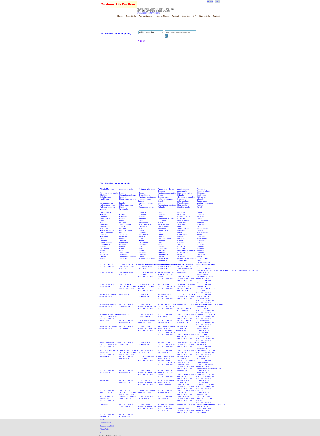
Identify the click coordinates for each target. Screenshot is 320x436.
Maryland (142, 218)
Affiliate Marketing (107, 189)
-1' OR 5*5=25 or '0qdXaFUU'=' (126, 381)
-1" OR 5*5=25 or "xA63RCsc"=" (203, 405)
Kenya (102, 250)
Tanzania (122, 254)
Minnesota (181, 222)
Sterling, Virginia (164, 384)
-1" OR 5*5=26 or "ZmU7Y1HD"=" (203, 295)
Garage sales (163, 197)
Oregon (200, 226)
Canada (200, 230)
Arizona (103, 214)
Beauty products (203, 191)
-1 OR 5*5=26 (202, 258)
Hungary (103, 240)
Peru (121, 250)
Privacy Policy (104, 429)
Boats (121, 193)
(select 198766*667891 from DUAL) (186, 259)
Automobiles (182, 191)
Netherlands (202, 238)
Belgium (103, 234)
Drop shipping (144, 195)
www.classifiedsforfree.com (148, 13)
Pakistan (161, 252)
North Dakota (163, 226)
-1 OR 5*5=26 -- (164, 266)
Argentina (104, 236)
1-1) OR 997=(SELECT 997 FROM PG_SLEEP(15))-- (147, 306)
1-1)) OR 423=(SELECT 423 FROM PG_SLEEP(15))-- (127, 286)
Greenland (143, 244)
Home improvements (127, 199)
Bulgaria (180, 238)
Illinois (160, 216)
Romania (200, 248)
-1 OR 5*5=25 (163, 268)
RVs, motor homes (146, 207)
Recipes (200, 205)
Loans (160, 203)
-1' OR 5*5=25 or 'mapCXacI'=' (203, 371)
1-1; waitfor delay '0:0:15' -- (126, 273)
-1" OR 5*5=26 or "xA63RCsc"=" (165, 321)
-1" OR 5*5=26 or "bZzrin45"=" (126, 327)
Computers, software (127, 195)
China (141, 238)
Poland (103, 246)
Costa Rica (181, 234)
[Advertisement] (145, 24)
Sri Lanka (123, 258)
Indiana (141, 216)
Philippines (201, 240)
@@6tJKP (181, 272)
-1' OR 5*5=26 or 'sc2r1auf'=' (203, 357)
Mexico (142, 236)
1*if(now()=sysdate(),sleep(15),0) (171, 264)
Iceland (161, 244)
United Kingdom (106, 232)
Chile (160, 242)
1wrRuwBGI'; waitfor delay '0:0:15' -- (146, 321)
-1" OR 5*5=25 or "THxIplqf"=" (184, 327)
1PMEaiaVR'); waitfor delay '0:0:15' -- (108, 327)
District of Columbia (166, 218)
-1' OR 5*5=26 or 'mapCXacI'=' (107, 285)
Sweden (180, 244)
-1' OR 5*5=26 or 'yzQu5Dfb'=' (165, 397)
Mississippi (143, 222)
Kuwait (102, 258)
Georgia (161, 214)
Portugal (200, 244)
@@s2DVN (182, 370)
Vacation (103, 209)
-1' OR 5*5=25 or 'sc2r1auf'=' (165, 315)
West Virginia (163, 224)
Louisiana (162, 220)
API (194, 16)
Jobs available (183, 201)
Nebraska (104, 224)
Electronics (201, 195)
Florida (199, 212)
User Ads (186, 16)
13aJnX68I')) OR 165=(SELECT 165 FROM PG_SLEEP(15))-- (205, 316)
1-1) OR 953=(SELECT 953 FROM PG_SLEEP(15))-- (147, 406)
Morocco (181, 246)
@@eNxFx (104, 356)
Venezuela (104, 254)
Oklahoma (143, 226)
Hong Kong (123, 242)
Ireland (161, 246)
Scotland (180, 256)
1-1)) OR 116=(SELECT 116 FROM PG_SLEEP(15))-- (166, 344)
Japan (199, 234)
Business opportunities (167, 193)
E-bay (160, 195)
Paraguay (142, 252)
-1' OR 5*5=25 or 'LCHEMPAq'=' (203, 331)
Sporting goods (183, 207)
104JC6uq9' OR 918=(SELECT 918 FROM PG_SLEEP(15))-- (205, 376)
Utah (179, 226)
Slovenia (161, 250)
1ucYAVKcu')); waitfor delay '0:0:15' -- (205, 277)
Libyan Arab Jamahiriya (163, 259)
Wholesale (123, 209)
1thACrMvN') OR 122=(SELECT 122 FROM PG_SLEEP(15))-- (109, 344)
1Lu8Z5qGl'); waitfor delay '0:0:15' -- (204, 365)
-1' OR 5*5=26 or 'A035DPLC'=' (126, 371)
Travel (199, 207)
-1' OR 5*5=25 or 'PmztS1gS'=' (126, 415)
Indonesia (181, 248)
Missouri (200, 222)
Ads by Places (162, 16)
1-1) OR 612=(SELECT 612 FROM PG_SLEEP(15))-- (166, 286)
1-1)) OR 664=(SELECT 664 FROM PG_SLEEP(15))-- (166, 362)
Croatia (180, 240)
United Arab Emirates (186, 250)
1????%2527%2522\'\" (206, 264)
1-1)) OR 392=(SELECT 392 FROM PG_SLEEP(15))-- (185, 386)
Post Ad (175, 16)
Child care (201, 193)
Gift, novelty (201, 197)
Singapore (123, 234)
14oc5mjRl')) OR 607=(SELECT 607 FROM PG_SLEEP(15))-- (205, 352)
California (142, 212)
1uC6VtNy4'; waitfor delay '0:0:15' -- (166, 381)
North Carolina (183, 220)
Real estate (182, 205)
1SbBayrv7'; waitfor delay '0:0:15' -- (108, 305)
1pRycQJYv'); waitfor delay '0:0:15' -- (186, 361)
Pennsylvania (202, 220)
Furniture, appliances (147, 197)
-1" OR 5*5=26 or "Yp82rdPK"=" (145, 397)
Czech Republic (106, 242)
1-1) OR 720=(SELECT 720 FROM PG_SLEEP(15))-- (147, 328)
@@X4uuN (201, 412)
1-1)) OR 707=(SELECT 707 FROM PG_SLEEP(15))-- (205, 300)
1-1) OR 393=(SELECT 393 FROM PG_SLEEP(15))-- (127, 392)
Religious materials (107, 207)
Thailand (142, 254)
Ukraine (103, 256)
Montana (122, 222)
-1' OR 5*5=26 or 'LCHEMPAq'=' (203, 381)
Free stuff (123, 197)
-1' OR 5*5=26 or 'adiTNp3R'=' (165, 409)
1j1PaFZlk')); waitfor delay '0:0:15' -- (146, 391)
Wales (199, 256)
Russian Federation (146, 258)
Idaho (121, 220)
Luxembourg (144, 242)
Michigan (200, 216)
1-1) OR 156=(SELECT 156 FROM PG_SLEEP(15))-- (185, 410)
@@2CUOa (202, 334)
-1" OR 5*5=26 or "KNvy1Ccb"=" (126, 305)
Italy (159, 232)
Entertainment (105, 197)
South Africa (105, 244)
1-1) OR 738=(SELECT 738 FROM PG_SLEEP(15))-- (185, 366)
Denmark (162, 236)
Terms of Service (105, 423)
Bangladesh (143, 234)
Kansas (122, 218)
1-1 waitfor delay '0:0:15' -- (145, 267)
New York (181, 214)
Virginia (122, 226)
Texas (160, 222)
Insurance (181, 199)
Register (210, 1)
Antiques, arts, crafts (147, 189)
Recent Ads (131, 16)
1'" (198, 266)
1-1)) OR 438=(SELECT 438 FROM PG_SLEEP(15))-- (205, 322)
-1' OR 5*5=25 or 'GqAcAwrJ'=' (145, 295)
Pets (140, 205)
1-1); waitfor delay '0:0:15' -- (184, 269)
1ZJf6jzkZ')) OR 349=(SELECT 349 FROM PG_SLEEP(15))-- (186, 296)
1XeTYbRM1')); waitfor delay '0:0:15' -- (167, 357)
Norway (122, 246)
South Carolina (125, 224)
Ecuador (122, 244)
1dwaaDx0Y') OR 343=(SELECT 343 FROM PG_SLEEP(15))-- (109, 316)
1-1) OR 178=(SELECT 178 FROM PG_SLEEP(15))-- (205, 310)
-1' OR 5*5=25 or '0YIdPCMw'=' (203, 273)
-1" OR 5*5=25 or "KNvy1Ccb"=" (165, 391)
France (122, 232)
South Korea (124, 252)
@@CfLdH (104, 320)
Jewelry (161, 201)
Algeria (141, 240)
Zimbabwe (201, 254)
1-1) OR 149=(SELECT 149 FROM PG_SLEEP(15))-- (147, 372)
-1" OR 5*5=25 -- (203, 268)
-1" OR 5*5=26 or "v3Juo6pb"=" (203, 281)
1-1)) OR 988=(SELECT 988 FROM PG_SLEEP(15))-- (185, 278)
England (161, 240)
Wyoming (162, 228)
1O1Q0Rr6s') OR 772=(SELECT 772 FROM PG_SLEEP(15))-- (186, 344)
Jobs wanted (202, 201)
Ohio (102, 220)
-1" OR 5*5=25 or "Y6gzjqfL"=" (203, 305)
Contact (216, 16)
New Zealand (202, 232)
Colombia (200, 236)
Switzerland (104, 248)
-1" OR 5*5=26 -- (107, 266)
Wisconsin (104, 228)
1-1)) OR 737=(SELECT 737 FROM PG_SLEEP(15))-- (205, 338)
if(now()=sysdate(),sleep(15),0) (209, 368)
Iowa (140, 220)
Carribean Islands (165, 238)
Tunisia (141, 256)
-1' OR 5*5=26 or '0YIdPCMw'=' (203, 327)
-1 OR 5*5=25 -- (106, 264)
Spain (160, 234)
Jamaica (122, 240)
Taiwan (141, 250)
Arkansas (123, 216)
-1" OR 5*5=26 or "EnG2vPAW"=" (203, 361)
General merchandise (186, 197)
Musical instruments (205, 203)
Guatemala (162, 248)
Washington (182, 224)
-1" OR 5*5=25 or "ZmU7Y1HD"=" (107, 391)
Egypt (141, 246)
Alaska (122, 214)
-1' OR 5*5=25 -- (184, 266)
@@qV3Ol (181, 330)
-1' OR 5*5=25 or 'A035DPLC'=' (126, 321)
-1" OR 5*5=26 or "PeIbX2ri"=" (126, 343)
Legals (122, 203)
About (102, 420)
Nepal (179, 254)
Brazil (179, 232)
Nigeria (161, 256)
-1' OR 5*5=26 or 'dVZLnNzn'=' (184, 309)
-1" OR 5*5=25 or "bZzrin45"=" (107, 415)
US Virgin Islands (126, 230)
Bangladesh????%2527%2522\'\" (203, 343)
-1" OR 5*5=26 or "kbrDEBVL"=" (126, 405)
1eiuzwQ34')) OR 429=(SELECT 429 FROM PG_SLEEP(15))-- (128, 352)
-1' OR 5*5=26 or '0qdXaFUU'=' (184, 289)
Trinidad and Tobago (127, 256)
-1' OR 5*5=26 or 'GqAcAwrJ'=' (145, 343)
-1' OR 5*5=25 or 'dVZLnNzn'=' (203, 393)
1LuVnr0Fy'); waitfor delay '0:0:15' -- (166, 405)
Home (119, 16)
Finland (122, 238)
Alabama (181, 212)
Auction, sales (183, 189)
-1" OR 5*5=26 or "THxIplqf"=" (184, 381)
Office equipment (126, 205)
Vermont (142, 228)
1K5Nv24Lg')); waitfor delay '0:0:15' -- (186, 285)
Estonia (180, 242)
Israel (141, 248)
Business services (184, 193)
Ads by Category (146, 16)
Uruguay (200, 252)
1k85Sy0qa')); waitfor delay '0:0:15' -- (166, 327)
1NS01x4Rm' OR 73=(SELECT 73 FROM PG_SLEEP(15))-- (167, 306)
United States (105, 212)
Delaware (142, 214)
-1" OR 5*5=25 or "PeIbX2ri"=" (203, 285)
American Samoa (107, 230)
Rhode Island (202, 228)
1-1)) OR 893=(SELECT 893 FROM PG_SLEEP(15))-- (147, 382)
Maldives (200, 250)
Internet (200, 199)
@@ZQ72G (124, 314)
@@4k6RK (104, 380)
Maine (102, 222)
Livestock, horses (146, 203)
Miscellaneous (183, 203)
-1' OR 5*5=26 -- (106, 272)
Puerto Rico (163, 230)
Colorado (103, 216)
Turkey (103, 252)
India (160, 212)
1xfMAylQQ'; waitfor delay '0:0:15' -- (127, 397)
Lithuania (200, 246)
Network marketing (107, 205)
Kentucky (181, 218)
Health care (104, 199)
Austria (180, 236)
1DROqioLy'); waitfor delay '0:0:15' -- (205, 409)
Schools (161, 207)
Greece (103, 238)
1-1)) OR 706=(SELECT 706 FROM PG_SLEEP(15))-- (185, 398)
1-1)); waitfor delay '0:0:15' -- (126, 267)
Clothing (103, 195)
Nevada (122, 228)
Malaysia (123, 236)
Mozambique (182, 252)
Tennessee (201, 224)
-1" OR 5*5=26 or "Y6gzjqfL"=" (184, 357)
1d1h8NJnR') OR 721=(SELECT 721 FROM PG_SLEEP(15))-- (167, 332)
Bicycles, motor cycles (109, 193)
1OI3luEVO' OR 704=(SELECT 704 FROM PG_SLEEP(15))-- (205, 386)
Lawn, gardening (106, 203)
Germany (142, 232)
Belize (199, 242)
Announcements (126, 189)
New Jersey (105, 218)
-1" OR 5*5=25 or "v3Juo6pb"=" (107, 371)
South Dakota (182, 228)
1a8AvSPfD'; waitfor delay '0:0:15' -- (108, 295)
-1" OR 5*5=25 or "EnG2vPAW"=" (145, 315)
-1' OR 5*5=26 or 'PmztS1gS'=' (184, 321)
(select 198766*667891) (203, 261)
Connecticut (201, 214)
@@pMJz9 (124, 294)
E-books (180, 195)
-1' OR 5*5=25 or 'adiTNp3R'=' (126, 357)
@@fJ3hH (201, 390)
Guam (141, 230)
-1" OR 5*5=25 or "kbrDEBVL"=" (145, 351)
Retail (121, 207)
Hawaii (199, 218)
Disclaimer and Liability (108, 426)
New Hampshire (145, 224)
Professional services (167, 205)
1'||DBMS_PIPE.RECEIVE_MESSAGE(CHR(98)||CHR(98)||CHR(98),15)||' (227, 270)
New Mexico (105, 226)
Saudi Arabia (163, 254)
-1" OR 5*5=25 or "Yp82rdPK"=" (203, 347)
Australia (180, 230)
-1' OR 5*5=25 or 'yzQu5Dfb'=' (165, 351)
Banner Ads (204, 16)
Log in (218, 1)
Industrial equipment (166, 199)
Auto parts (201, 189)
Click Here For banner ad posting (115, 33)
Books (141, 193)
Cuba (121, 248)
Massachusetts (183, 216)
